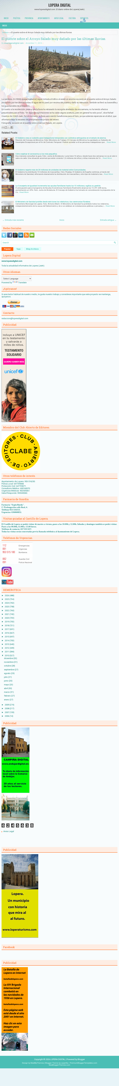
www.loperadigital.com (14, 43)
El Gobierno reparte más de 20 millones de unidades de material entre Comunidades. (50, 170)
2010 (7, 655)
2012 (7, 648)
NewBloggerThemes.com (59, 1065)
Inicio (6, 18)
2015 (7, 636)
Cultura (72, 18)
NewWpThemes (37, 1063)
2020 (7, 618)
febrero (7, 696)
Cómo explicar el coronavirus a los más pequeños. (36, 154)
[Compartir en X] (8, 127)
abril (6, 688)
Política (16, 18)
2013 (7, 644)
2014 (7, 640)
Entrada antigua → (108, 220)
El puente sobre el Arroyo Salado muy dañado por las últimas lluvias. (54, 38)
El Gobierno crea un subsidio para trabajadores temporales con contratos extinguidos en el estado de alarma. (60, 138)
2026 (7, 595)
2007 (7, 712)
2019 (7, 621)
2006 (7, 716)
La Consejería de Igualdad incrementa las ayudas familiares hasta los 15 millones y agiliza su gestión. (58, 186)
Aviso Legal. (59, 18)
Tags (18, 249)
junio (6, 681)
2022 (7, 610)
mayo (6, 684)
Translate (22, 282)
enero (7, 699)
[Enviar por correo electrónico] (2, 127)
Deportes (84, 18)
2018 (7, 625)
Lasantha (64, 1063)
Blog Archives (32, 249)
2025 (7, 599)
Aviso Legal (8, 831)
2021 (7, 614)
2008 (7, 708)
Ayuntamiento (44, 18)
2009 (7, 705)
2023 (7, 606)
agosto (7, 673)
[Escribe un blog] (5, 127)
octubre (7, 666)
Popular (7, 249)
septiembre (9, 669)
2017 (7, 629)
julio (6, 677)
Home (5, 32)
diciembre (8, 658)
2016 (7, 633)
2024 (7, 603)
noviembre (9, 662)
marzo (7, 692)
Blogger (81, 1059)
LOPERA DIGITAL (59, 5)
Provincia (29, 18)
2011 (7, 651)
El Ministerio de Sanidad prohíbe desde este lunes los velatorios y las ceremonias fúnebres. (53, 202)
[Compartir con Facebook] (11, 127)
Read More (111, 142)
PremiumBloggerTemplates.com (83, 1063)
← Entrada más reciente (13, 220)
